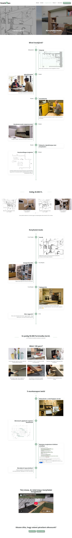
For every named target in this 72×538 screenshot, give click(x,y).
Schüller (42, 2)
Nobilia (37, 2)
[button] (1, 205)
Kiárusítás (60, 2)
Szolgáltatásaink (48, 2)
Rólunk (54, 2)
